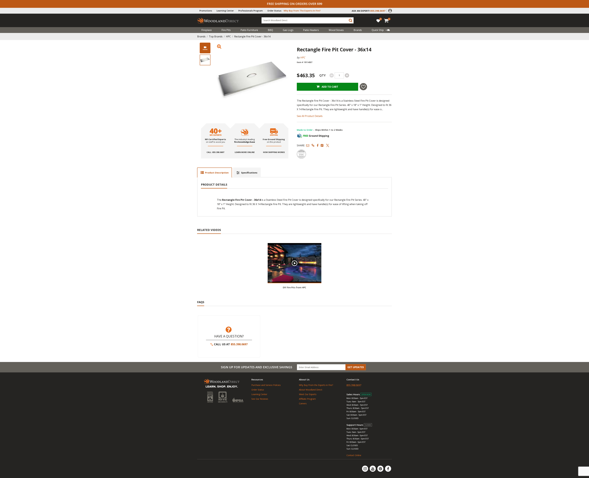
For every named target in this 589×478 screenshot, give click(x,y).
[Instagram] (365, 468)
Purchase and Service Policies (266, 385)
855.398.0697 (239, 344)
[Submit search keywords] (350, 20)
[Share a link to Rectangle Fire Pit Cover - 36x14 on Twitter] (327, 145)
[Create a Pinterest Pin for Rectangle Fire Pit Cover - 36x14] (322, 145)
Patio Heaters (311, 30)
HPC (228, 36)
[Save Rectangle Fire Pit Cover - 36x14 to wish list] (363, 86)
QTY (322, 75)
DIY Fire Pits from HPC (294, 287)
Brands (201, 36)
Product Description (217, 172)
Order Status (274, 10)
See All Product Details (310, 116)
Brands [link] (358, 30)
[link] (380, 30)
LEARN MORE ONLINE (245, 152)
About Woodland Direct (310, 389)
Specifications (249, 172)
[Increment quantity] (347, 75)
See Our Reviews (259, 398)
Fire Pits (226, 30)
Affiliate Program (307, 398)
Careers (303, 403)
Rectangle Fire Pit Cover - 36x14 (252, 36)
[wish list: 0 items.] (378, 21)
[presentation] (205, 59)
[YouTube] (373, 468)
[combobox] (308, 20)
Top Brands (216, 36)
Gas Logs (288, 30)
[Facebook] (388, 468)
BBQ (270, 30)
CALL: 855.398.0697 (215, 152)
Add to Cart (329, 86)
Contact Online (353, 455)
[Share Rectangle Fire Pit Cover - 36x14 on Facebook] (317, 145)
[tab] (214, 172)
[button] (390, 10)
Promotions (205, 10)
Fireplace (206, 30)
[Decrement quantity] (331, 75)
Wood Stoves (336, 30)
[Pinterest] (381, 468)
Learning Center (225, 10)
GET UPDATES (355, 367)
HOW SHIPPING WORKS (274, 152)
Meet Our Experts (307, 394)
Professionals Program (250, 10)
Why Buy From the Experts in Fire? (316, 385)
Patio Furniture (249, 30)
